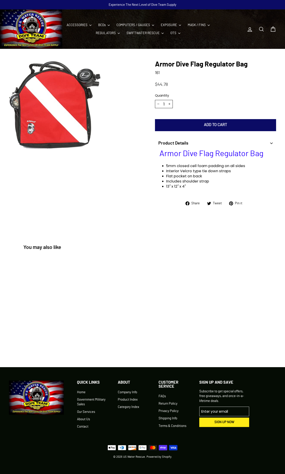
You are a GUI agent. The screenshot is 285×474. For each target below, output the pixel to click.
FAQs (162, 396)
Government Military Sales (91, 402)
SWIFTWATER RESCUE (143, 33)
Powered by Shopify (159, 456)
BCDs (102, 25)
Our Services (86, 412)
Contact (82, 426)
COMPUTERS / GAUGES (133, 25)
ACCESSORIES (77, 25)
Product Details (173, 143)
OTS (173, 33)
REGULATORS (106, 33)
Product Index (128, 399)
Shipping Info (168, 418)
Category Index (128, 407)
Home (81, 392)
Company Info (127, 392)
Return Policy (168, 403)
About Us (83, 419)
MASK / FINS (197, 25)
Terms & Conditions (172, 426)
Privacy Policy (169, 411)
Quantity (162, 95)
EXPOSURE (169, 25)
